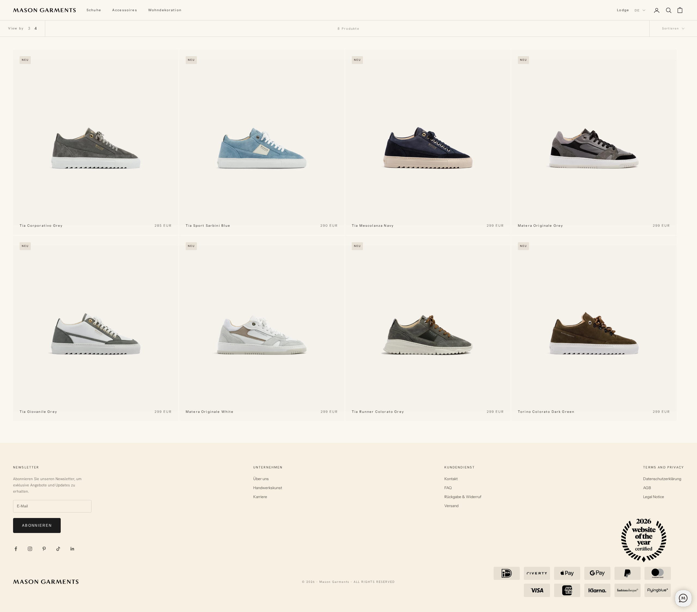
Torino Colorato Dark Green (546, 412)
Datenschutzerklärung (662, 478)
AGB (647, 487)
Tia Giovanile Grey (38, 412)
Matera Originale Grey (540, 225)
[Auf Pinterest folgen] (44, 549)
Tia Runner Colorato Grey (378, 412)
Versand (451, 505)
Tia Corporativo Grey (41, 225)
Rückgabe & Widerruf (462, 496)
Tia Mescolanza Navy (373, 225)
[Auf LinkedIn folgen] (72, 549)
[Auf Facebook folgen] (16, 549)
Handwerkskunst (267, 487)
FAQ (448, 487)
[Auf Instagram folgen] (30, 549)
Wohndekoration (165, 10)
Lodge (623, 10)
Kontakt (451, 478)
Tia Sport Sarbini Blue (208, 225)
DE (637, 10)
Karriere (260, 496)
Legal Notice (653, 496)
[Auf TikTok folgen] (58, 549)
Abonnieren (37, 525)
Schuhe (94, 10)
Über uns (261, 478)
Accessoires (124, 10)
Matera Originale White (210, 412)
